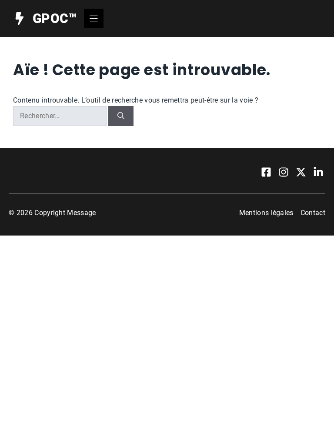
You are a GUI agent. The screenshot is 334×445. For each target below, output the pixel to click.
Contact (313, 213)
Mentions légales (266, 213)
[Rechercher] (121, 116)
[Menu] (94, 18)
